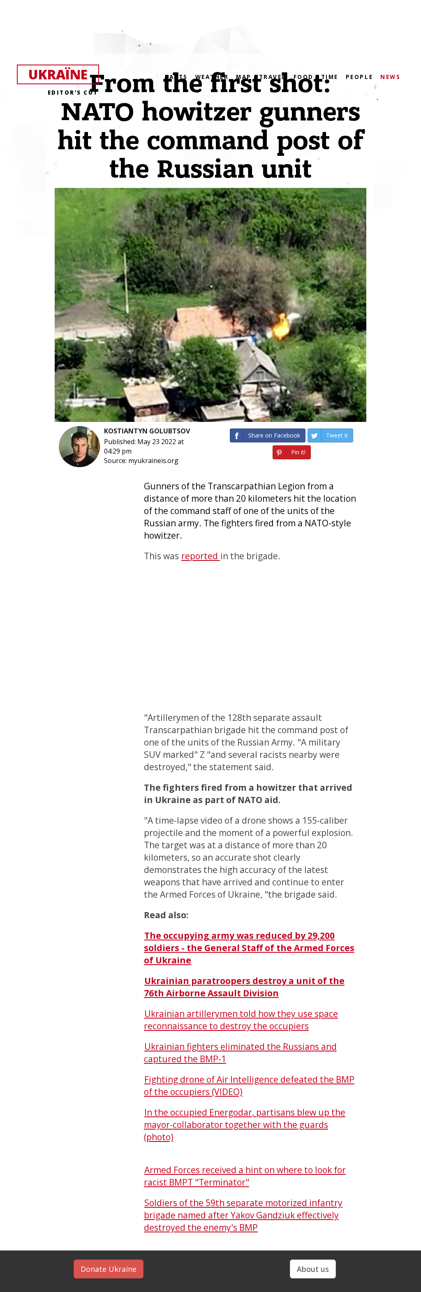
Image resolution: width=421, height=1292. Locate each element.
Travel (272, 77)
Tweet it (337, 435)
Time (329, 77)
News (390, 77)
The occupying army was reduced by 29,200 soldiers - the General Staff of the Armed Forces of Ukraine (249, 948)
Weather (212, 77)
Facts (176, 77)
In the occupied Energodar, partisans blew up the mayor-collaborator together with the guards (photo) (244, 1125)
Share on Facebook (274, 435)
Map (244, 77)
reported (200, 556)
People (359, 77)
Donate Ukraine (108, 1269)
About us (313, 1269)
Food (304, 77)
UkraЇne (63, 74)
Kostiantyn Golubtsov (147, 430)
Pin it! (298, 452)
